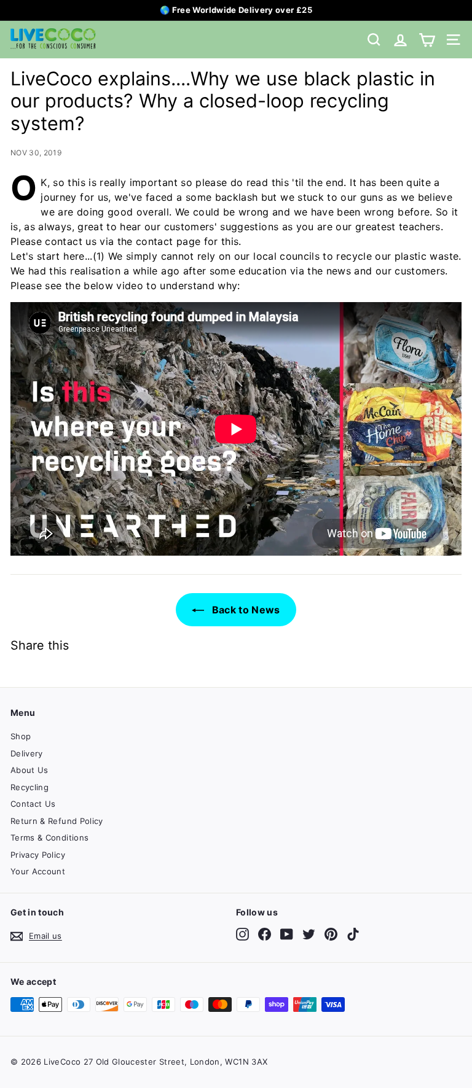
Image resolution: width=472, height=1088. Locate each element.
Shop (20, 736)
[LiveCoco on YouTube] (286, 934)
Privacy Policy (37, 855)
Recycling (29, 787)
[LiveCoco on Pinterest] (330, 934)
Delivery (26, 753)
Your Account (37, 871)
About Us (29, 770)
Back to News (244, 610)
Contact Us (33, 804)
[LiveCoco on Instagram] (242, 934)
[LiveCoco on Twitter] (308, 934)
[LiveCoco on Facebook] (264, 934)
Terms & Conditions (49, 837)
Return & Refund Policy (56, 821)
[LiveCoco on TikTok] (353, 934)
